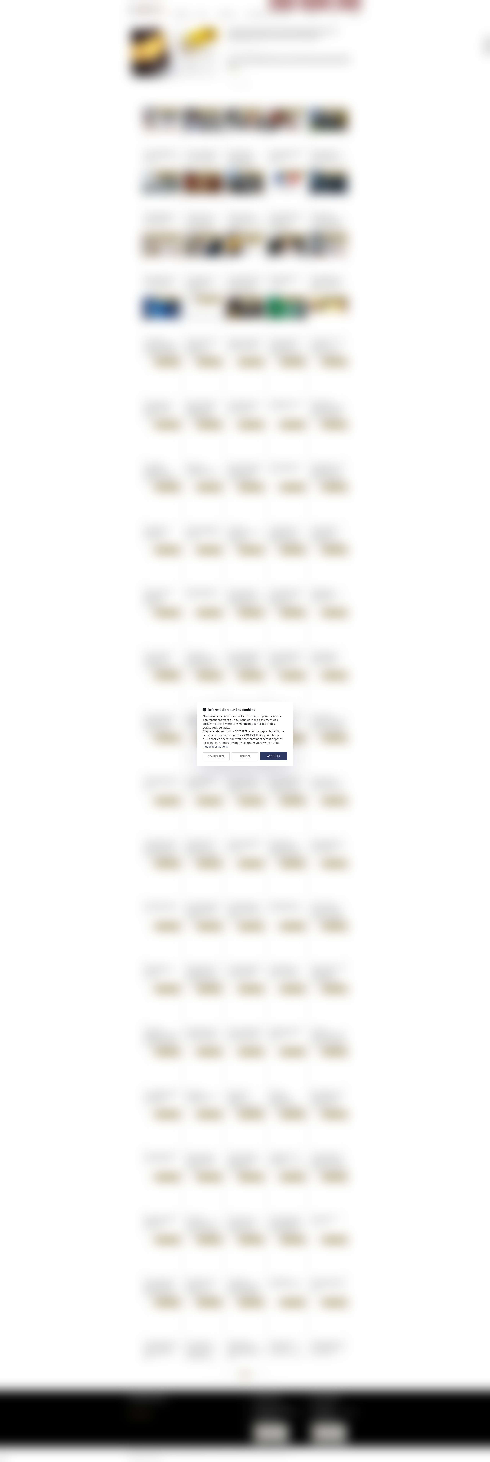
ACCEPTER (273, 756)
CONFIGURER (216, 756)
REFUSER (245, 756)
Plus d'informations (215, 746)
